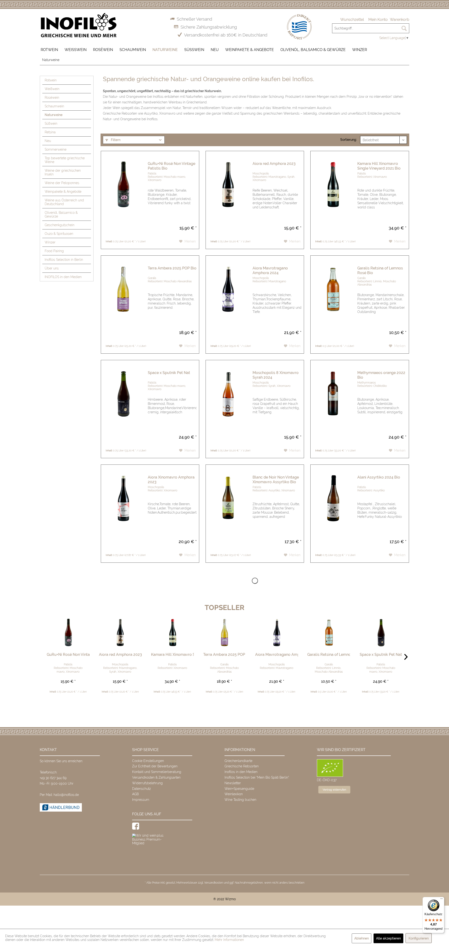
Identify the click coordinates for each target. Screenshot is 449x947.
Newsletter (232, 783)
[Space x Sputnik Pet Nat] (123, 403)
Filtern (115, 140)
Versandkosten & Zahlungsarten (156, 777)
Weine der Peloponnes (62, 183)
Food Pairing (54, 251)
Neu (48, 141)
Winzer (50, 242)
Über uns (52, 268)
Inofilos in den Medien (240, 772)
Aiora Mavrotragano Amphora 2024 (270, 270)
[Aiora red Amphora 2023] (228, 194)
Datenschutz (141, 789)
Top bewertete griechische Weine (65, 160)
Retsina (50, 132)
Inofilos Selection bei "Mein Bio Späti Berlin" (256, 777)
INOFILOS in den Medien (63, 277)
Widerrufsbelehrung (147, 783)
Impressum (140, 800)
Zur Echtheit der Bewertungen (154, 766)
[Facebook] (135, 826)
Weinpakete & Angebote (63, 191)
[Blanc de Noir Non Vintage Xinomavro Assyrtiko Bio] (228, 508)
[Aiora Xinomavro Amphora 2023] (123, 508)
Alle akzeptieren (388, 938)
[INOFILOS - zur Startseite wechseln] (78, 25)
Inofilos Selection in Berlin (64, 259)
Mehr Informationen (229, 940)
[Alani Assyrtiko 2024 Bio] (333, 508)
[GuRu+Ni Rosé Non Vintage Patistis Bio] (123, 194)
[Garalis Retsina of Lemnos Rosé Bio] (333, 299)
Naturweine (53, 115)
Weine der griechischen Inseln (63, 172)
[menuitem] (352, 19)
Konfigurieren (419, 938)
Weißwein (52, 89)
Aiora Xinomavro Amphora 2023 (171, 479)
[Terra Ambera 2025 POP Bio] (123, 299)
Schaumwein (54, 106)
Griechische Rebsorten (241, 766)
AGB (135, 794)
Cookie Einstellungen (148, 761)
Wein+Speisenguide (239, 789)
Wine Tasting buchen (240, 800)
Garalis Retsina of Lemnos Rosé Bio (380, 270)
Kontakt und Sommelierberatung (156, 772)
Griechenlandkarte (238, 761)
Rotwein (51, 80)
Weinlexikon (233, 794)
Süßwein (51, 123)
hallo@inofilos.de (66, 795)
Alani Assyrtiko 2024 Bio (378, 477)
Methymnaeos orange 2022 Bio (381, 375)
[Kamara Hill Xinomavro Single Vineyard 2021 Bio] (333, 194)
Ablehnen (361, 938)
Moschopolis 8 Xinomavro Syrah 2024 (276, 375)
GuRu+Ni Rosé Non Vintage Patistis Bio (171, 166)
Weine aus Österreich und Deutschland (64, 202)
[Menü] (441, 900)
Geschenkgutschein (59, 225)
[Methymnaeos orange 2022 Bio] (333, 403)
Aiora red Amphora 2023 (274, 163)
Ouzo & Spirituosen (59, 234)
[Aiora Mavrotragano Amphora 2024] (228, 299)
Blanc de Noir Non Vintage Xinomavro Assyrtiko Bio (276, 479)
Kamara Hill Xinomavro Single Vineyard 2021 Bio (379, 166)
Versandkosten (213, 882)
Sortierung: (348, 140)
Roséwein (52, 97)
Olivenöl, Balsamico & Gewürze (61, 214)
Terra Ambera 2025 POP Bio (172, 268)
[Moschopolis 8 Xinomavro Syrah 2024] (228, 403)
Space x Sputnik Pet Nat (169, 372)
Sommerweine (55, 149)
